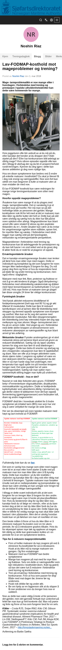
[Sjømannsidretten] (31, 7)
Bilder (48, 56)
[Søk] (40, 20)
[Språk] (46, 20)
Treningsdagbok (21, 56)
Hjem (5, 56)
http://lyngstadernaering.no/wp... (35, 627)
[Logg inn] (51, 20)
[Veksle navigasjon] (57, 20)
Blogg (37, 56)
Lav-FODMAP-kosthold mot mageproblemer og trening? (30, 66)
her (33, 462)
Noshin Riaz (18, 76)
